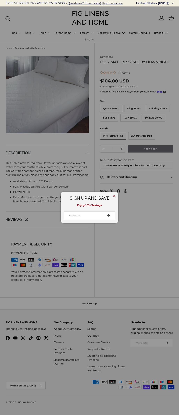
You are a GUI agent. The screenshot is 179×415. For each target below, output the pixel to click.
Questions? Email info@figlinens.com (95, 3)
